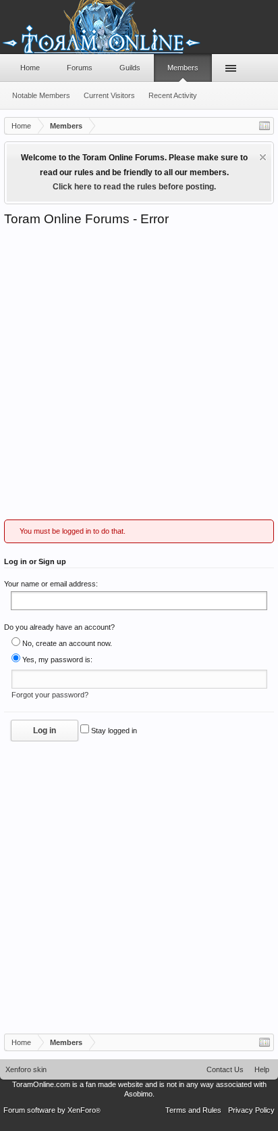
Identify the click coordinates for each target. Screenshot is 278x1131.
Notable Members (41, 95)
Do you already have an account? (59, 627)
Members (182, 68)
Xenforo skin (26, 1069)
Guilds (129, 68)
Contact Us (225, 1069)
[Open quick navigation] (264, 125)
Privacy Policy (251, 1110)
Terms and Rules (193, 1110)
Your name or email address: (51, 584)
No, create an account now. (66, 643)
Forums (79, 68)
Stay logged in (113, 730)
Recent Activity (172, 95)
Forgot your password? (49, 695)
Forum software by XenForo (52, 1110)
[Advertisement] (139, 373)
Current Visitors (109, 95)
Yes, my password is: (56, 659)
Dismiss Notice (263, 157)
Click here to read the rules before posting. (134, 186)
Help (261, 1069)
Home (30, 68)
